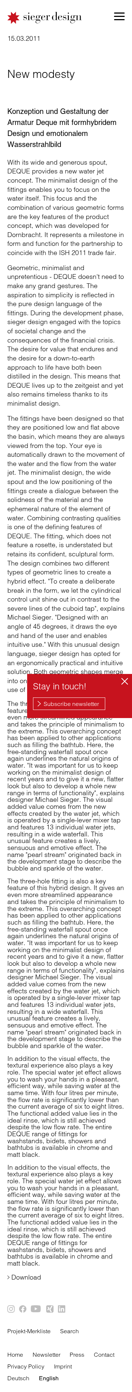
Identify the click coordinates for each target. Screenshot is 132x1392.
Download (26, 1277)
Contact (104, 1354)
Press (77, 1354)
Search (69, 1331)
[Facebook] (23, 1309)
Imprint (63, 1366)
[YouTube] (37, 1309)
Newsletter (46, 1354)
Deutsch (18, 1378)
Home (15, 1354)
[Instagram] (11, 1309)
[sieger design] (44, 18)
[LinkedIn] (62, 1309)
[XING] (50, 1309)
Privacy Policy (25, 1366)
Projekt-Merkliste (29, 1331)
